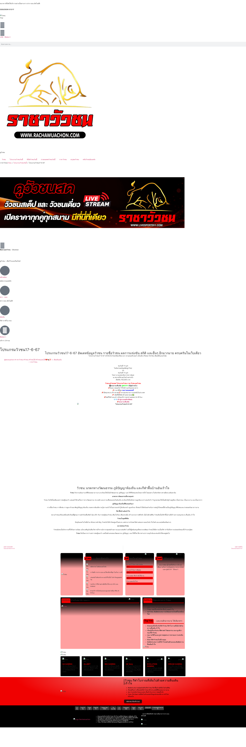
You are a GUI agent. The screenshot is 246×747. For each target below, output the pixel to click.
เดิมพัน (2, 317)
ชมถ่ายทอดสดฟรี (128, 390)
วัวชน (4, 159)
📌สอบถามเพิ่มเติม (123, 402)
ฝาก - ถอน (3, 297)
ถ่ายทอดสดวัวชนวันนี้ (48, 159)
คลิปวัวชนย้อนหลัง (89, 159)
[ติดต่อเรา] (5, 330)
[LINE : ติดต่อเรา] (2, 32)
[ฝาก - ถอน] (5, 290)
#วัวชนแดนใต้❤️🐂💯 (43, 360)
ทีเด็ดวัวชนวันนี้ (32, 159)
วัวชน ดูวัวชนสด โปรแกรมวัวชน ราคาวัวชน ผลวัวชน (123, 383)
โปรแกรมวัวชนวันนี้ (16, 159)
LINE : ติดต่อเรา (5, 37)
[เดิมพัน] (5, 310)
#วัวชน (26, 360)
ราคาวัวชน (63, 159)
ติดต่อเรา (3, 337)
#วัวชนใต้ (32, 360)
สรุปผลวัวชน (75, 159)
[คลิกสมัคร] (5, 270)
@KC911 (125, 386)
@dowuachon (9, 360)
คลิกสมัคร (3, 277)
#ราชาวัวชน (19, 360)
